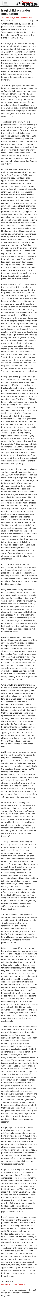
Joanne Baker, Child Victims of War (16, 18)
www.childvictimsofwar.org (13, 1284)
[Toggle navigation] (5, 3)
